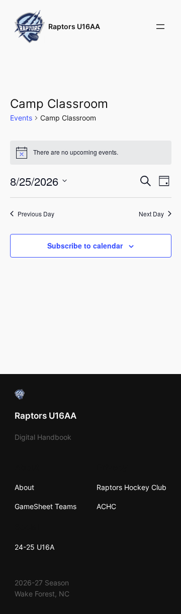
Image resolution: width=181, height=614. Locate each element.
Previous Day (36, 214)
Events (21, 117)
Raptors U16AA (74, 26)
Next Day (151, 214)
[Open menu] (160, 27)
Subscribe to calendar (85, 245)
